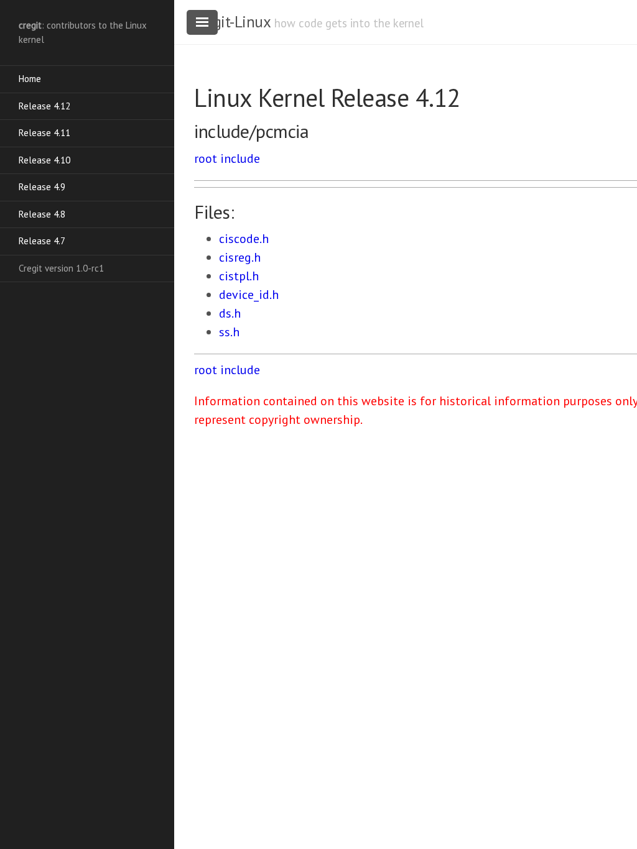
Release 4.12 (44, 106)
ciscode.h (244, 239)
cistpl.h (239, 276)
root (205, 158)
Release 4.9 (42, 187)
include (240, 158)
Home (30, 79)
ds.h (230, 313)
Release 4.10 (44, 160)
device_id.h (249, 295)
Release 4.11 (44, 133)
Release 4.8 (42, 214)
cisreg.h (240, 257)
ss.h (229, 332)
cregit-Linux (232, 22)
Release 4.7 (42, 241)
